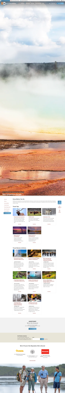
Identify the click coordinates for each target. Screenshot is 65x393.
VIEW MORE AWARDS (32, 360)
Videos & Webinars (6, 211)
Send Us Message (32, 328)
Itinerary (5, 201)
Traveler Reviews (6, 205)
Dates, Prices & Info (6, 209)
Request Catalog (60, 3)
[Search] (49, 3)
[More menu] (43, 3)
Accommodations (6, 203)
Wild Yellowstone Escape (15, 192)
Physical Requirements (7, 207)
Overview (5, 199)
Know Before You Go (21, 192)
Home (3, 192)
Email (33, 337)
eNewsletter (53, 3)
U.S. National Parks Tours (8, 192)
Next (42, 339)
